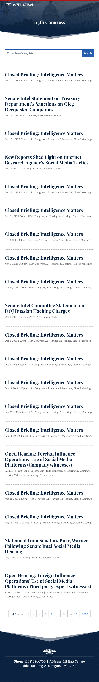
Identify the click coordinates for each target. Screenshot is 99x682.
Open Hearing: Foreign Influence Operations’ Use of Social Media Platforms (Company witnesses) (40, 459)
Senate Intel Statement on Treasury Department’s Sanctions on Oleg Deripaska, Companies (42, 103)
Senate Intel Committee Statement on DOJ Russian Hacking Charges (44, 308)
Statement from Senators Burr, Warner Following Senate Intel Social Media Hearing (46, 545)
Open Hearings (31, 475)
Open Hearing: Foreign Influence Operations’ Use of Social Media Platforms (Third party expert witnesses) (48, 580)
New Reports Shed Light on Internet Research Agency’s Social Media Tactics (47, 160)
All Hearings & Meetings (59, 80)
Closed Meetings (83, 80)
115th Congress (37, 80)
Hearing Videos (13, 475)
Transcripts (46, 475)
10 (64, 613)
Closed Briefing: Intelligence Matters (44, 74)
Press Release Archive (49, 115)
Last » (85, 613)
